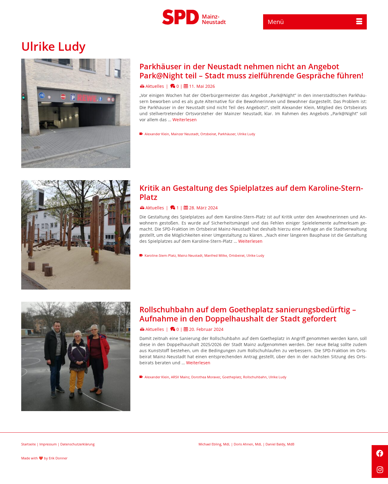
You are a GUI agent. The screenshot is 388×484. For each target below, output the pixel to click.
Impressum (48, 444)
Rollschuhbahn (255, 377)
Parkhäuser (227, 134)
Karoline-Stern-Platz (160, 255)
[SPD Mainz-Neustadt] (180, 16)
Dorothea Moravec (205, 377)
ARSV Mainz (180, 377)
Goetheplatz (231, 377)
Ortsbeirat (208, 134)
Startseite (28, 444)
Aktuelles (155, 86)
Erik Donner (58, 458)
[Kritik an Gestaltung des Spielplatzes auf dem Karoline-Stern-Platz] (75, 235)
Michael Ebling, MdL (214, 444)
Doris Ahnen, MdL (248, 444)
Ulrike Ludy (246, 134)
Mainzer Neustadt (185, 134)
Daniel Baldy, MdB (280, 444)
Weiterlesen (184, 119)
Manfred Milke (215, 255)
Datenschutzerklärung (77, 444)
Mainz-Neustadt (214, 19)
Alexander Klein (157, 134)
